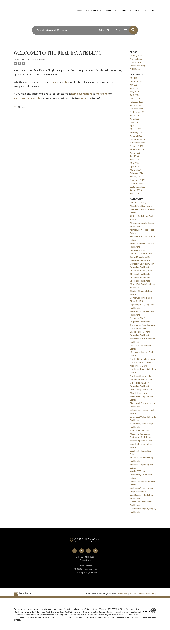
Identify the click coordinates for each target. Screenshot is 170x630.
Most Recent (136, 78)
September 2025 (137, 112)
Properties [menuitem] (92, 10)
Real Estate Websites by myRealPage (142, 594)
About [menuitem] (148, 10)
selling (66, 81)
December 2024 (137, 139)
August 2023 (136, 190)
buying (54, 81)
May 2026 (134, 91)
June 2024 (134, 159)
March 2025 (135, 129)
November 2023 (137, 180)
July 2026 (134, 84)
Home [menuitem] (78, 10)
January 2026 (136, 105)
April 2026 (135, 95)
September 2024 (137, 149)
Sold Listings (135, 69)
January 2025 (136, 135)
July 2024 (134, 156)
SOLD (136, 23)
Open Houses (136, 62)
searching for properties (28, 97)
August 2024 (136, 152)
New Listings (136, 59)
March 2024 (135, 169)
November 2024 (137, 142)
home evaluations (81, 93)
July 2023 (134, 193)
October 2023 (136, 183)
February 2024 (136, 173)
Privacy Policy (123, 594)
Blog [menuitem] (137, 10)
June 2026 (134, 88)
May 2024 (134, 163)
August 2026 (136, 81)
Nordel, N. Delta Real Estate (142, 359)
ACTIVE (126, 23)
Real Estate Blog (137, 65)
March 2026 (135, 98)
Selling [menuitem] (124, 10)
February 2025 (136, 132)
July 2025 (134, 115)
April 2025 (135, 125)
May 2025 (134, 122)
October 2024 (136, 146)
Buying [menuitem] (109, 10)
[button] (74, 550)
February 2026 (136, 101)
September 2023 (137, 186)
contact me (85, 97)
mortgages (102, 93)
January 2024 (136, 176)
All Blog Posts (136, 55)
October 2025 (136, 108)
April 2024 (135, 166)
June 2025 (134, 118)
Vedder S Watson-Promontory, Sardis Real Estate (141, 474)
